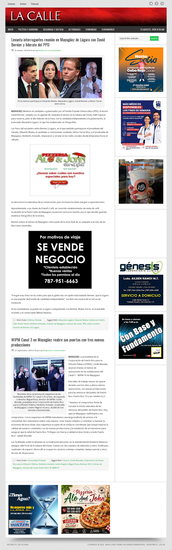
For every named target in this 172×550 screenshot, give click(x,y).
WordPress (151, 545)
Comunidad (91, 29)
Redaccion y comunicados (49, 50)
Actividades (74, 29)
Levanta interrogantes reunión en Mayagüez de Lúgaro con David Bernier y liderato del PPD (58, 42)
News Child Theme (113, 545)
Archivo (23, 3)
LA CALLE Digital (44, 17)
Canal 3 (66, 460)
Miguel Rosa (74, 464)
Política (31, 320)
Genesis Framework (135, 545)
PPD (84, 324)
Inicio (10, 29)
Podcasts (35, 3)
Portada (38, 320)
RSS (162, 4)
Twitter (151, 4)
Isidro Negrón (62, 464)
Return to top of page (18, 545)
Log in (162, 545)
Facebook (157, 4)
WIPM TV (55, 468)
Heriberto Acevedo (38, 324)
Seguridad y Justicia (53, 29)
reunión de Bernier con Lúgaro (26, 327)
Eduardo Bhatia (81, 320)
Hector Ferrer (23, 324)
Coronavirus (108, 29)
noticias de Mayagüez (56, 324)
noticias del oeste (74, 324)
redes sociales (93, 324)
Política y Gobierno (28, 29)
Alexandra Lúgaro (66, 320)
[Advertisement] (123, 17)
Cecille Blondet (76, 460)
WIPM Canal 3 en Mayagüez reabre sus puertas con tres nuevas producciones (57, 342)
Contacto (11, 3)
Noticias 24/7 (85, 464)
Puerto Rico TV (45, 468)
